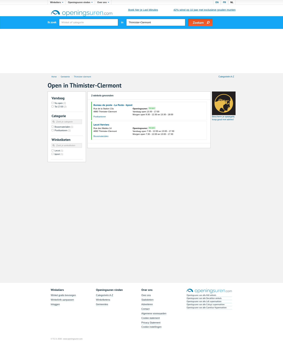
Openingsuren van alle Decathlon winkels (204, 298)
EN (217, 2)
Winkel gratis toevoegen (63, 295)
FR (224, 2)
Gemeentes (102, 304)
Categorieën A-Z (226, 76)
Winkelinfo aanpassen (62, 300)
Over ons (146, 295)
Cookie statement (150, 318)
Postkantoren (99, 116)
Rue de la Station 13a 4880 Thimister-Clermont (105, 110)
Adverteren (147, 304)
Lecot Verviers (101, 124)
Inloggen (55, 304)
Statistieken (147, 300)
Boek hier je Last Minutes (143, 9)
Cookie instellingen (151, 327)
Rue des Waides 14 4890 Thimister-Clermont (105, 129)
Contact (145, 309)
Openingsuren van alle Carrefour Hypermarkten (207, 307)
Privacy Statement (150, 322)
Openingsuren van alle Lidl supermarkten (204, 301)
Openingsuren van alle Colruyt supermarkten (205, 304)
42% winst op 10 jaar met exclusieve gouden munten (204, 9)
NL (231, 2)
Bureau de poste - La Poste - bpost (112, 105)
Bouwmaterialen (100, 136)
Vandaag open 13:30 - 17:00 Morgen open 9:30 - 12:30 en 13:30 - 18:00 (153, 111)
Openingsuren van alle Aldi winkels (201, 295)
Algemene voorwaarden (153, 313)
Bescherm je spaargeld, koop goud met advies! (223, 118)
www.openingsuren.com (73, 339)
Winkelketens (103, 300)
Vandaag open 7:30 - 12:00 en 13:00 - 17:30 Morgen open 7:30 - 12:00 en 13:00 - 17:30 (153, 131)
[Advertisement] (141, 51)
